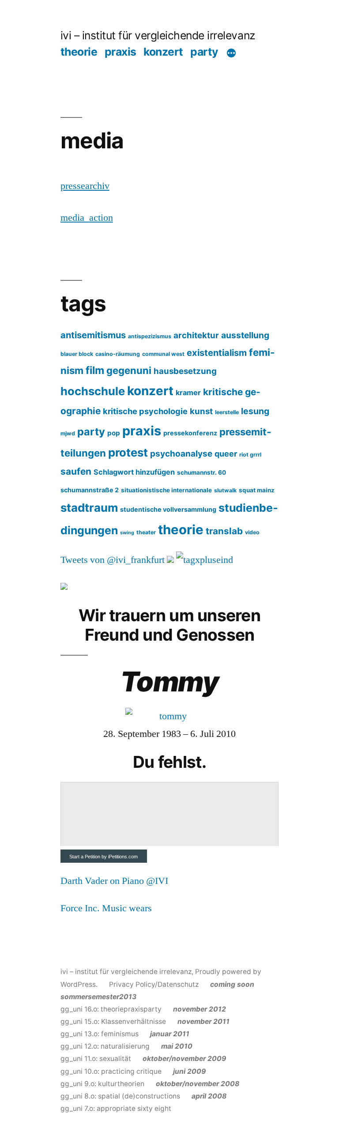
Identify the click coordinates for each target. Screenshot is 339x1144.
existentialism (217, 352)
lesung (255, 411)
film (95, 370)
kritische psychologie (145, 411)
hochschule (92, 391)
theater (146, 532)
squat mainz (257, 490)
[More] (231, 53)
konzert (163, 51)
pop (113, 433)
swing (127, 533)
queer (226, 453)
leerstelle (227, 412)
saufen (75, 471)
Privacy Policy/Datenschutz (154, 984)
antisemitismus (93, 335)
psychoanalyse (181, 454)
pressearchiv (84, 186)
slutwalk (225, 490)
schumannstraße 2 (89, 490)
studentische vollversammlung (168, 509)
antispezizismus (149, 336)
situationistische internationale (166, 490)
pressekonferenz (190, 433)
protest (128, 452)
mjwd (67, 433)
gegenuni (128, 370)
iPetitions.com (123, 856)
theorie (79, 51)
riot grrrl (250, 454)
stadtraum (89, 507)
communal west (163, 354)
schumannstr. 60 (201, 472)
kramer (188, 392)
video (252, 532)
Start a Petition (84, 856)
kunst (201, 411)
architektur (196, 335)
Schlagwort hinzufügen (134, 472)
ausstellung (245, 335)
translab (224, 530)
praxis (120, 51)
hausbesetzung (185, 371)
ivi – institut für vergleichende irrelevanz (157, 35)
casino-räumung (117, 354)
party (204, 51)
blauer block (76, 354)
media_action (86, 217)
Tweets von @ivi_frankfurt (112, 560)
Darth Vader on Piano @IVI (114, 881)
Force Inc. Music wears (106, 908)
